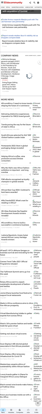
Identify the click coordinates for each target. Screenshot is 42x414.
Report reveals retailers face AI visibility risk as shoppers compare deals (20, 42)
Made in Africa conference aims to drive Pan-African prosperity (16, 304)
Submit (39, 55)
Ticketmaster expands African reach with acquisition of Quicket (19, 10)
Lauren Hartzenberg (6, 108)
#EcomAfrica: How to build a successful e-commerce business (15, 224)
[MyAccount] (38, 2)
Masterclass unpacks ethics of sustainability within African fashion (15, 365)
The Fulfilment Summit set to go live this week (15, 273)
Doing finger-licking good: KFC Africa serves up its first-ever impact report (9, 85)
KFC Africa (5, 80)
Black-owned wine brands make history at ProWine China (16, 385)
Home (3, 7)
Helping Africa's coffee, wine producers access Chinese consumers (13, 158)
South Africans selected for (16, 136)
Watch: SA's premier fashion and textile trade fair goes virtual (16, 324)
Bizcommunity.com (5, 266)
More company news (30, 55)
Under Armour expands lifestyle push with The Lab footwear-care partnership (21, 26)
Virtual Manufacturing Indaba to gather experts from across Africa (16, 314)
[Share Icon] (30, 108)
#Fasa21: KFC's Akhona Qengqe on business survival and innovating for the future (16, 252)
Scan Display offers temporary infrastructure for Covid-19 (12, 355)
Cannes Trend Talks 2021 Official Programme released (13, 262)
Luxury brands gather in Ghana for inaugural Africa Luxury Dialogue (14, 375)
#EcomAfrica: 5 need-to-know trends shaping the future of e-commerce (16, 104)
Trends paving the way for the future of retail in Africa (16, 125)
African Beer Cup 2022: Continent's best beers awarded (15, 191)
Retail (8, 7)
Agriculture (29, 7)
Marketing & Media (18, 7)
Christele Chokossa (6, 205)
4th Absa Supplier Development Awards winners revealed (14, 213)
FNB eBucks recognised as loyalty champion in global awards (15, 180)
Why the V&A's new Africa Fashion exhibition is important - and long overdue (15, 170)
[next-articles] (40, 62)
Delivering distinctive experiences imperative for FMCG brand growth (15, 115)
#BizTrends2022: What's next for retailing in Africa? (14, 201)
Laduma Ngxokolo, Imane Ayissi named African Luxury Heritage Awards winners (14, 237)
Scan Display (3, 348)
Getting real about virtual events (13, 334)
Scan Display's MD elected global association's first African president (14, 345)
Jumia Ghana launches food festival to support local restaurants (16, 294)
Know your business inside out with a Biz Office (15, 396)
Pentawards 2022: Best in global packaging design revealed (14, 147)
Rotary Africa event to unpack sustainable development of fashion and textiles (15, 284)
